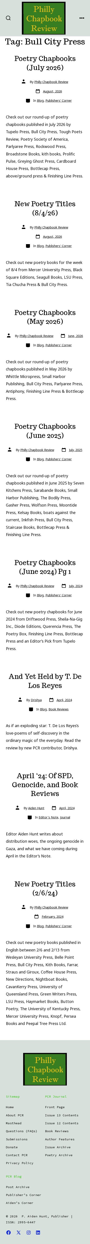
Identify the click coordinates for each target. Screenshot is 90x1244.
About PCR (15, 1115)
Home (10, 1107)
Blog (40, 100)
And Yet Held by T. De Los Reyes (45, 681)
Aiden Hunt (36, 808)
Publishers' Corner (58, 100)
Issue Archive (58, 1147)
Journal (65, 817)
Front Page (55, 1107)
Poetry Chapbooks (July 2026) (45, 63)
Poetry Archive (59, 1155)
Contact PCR (17, 1155)
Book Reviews (58, 709)
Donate (12, 1147)
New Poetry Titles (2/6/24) (45, 889)
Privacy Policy (19, 1163)
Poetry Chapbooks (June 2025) (45, 431)
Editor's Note (48, 817)
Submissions (17, 1139)
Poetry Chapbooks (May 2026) (45, 317)
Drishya (36, 700)
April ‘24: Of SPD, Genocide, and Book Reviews (45, 784)
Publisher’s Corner (23, 1195)
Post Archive (17, 1187)
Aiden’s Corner (19, 1203)
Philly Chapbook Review (51, 82)
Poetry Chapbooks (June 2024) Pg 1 (45, 567)
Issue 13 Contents (61, 1115)
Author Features (59, 1139)
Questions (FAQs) (21, 1131)
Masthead (14, 1123)
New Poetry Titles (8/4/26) (45, 208)
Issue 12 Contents (61, 1123)
